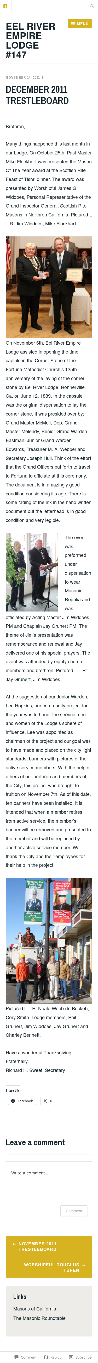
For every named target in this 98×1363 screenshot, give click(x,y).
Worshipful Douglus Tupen (51, 1267)
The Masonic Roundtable (39, 1317)
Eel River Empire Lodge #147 (30, 40)
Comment (74, 1211)
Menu (83, 23)
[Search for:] (92, 6)
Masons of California (34, 1308)
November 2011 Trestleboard (38, 1246)
